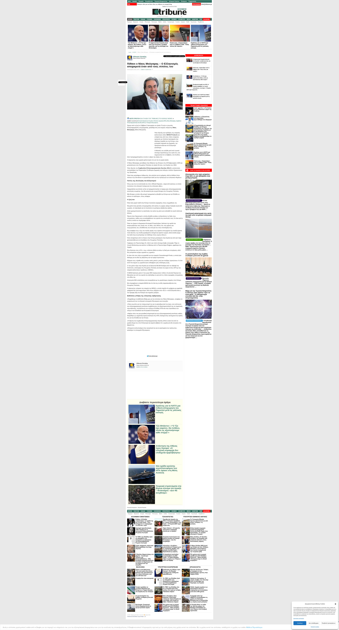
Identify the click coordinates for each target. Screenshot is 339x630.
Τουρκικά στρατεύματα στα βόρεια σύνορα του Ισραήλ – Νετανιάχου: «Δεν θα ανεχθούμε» (168, 489)
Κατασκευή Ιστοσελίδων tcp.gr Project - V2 (136, 616)
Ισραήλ (134, 1)
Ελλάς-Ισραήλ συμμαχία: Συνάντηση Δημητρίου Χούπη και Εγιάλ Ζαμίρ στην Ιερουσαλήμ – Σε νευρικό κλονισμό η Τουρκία (199, 531)
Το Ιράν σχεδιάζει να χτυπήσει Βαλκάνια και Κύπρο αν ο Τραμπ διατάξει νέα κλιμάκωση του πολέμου (144, 589)
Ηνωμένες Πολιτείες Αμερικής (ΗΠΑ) (157, 121)
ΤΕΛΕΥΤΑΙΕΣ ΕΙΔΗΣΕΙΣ (199, 105)
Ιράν (129, 1)
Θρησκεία (135, 22)
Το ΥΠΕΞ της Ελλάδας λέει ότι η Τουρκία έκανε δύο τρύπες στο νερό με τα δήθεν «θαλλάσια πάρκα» (172, 589)
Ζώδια (164, 22)
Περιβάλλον (201, 22)
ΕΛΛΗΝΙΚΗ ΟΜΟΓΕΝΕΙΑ (140, 517)
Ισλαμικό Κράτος (174, 1)
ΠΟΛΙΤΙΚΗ (136, 19)
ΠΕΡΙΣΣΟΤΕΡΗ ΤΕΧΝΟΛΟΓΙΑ (193, 320)
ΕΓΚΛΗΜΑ (149, 19)
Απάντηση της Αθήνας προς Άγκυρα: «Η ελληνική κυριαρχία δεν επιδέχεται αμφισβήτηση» (168, 449)
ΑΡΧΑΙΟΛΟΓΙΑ (195, 567)
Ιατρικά (183, 22)
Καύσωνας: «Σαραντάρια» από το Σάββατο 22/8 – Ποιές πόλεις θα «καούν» (179, 44)
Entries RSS (147, 614)
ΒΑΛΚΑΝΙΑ (140, 567)
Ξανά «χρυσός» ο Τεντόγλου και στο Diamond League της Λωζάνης (203, 109)
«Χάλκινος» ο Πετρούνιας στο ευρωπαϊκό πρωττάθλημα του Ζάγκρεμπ (203, 118)
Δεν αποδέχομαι (313, 623)
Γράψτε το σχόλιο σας (146, 69)
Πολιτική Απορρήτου (132, 507)
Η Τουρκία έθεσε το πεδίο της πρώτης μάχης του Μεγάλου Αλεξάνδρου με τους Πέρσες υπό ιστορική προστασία (198, 607)
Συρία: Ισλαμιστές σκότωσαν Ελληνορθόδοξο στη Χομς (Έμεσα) (144, 547)
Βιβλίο (160, 22)
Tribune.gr (133, 614)
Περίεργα (129, 22)
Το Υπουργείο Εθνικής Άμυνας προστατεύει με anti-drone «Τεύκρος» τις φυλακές (203, 146)
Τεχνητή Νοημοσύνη (160, 1)
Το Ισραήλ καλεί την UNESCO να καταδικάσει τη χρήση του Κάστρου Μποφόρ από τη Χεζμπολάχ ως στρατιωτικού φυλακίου (199, 599)
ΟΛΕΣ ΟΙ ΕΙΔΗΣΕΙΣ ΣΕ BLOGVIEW (200, 170)
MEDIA (189, 19)
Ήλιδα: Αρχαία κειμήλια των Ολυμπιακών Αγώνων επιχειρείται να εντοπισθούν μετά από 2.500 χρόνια (199, 589)
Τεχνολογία (193, 22)
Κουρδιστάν (149, 1)
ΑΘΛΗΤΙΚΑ (195, 19)
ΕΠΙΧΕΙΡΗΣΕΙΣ (166, 19)
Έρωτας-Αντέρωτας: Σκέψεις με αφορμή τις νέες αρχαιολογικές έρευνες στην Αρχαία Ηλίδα (199, 572)
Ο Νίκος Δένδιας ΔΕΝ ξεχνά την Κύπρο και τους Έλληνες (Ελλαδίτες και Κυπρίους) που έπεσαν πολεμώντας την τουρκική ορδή (199, 548)
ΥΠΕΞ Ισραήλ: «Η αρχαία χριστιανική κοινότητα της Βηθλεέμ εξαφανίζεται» (198, 285)
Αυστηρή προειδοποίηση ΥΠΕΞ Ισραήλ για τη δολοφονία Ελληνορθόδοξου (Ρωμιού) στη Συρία (144, 530)
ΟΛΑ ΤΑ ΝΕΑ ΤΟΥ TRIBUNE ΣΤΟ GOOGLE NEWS (151, 118)
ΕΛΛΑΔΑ (143, 19)
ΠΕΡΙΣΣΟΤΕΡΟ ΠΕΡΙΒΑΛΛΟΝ (193, 239)
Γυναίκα (178, 22)
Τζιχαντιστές (192, 1)
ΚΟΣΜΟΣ (174, 19)
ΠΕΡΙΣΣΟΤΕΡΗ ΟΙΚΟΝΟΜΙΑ (193, 200)
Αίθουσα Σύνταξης (139, 56)
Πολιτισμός (154, 22)
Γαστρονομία (171, 22)
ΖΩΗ (201, 19)
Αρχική (129, 52)
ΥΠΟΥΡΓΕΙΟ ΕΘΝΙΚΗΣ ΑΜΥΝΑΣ (195, 517)
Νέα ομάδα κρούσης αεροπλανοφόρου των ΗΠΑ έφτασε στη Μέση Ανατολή (166, 469)
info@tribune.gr (206, 4)
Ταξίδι (187, 22)
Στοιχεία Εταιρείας (142, 507)
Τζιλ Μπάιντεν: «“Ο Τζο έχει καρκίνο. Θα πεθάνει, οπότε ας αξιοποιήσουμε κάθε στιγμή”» (168, 429)
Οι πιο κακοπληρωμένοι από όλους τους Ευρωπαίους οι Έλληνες (196, 202)
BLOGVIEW (206, 19)
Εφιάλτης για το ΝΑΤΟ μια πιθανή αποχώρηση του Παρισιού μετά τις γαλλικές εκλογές (202, 154)
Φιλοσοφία (147, 22)
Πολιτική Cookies (315, 626)
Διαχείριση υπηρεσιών (298, 618)
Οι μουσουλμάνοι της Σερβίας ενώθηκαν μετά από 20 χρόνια (196, 255)
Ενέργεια (184, 1)
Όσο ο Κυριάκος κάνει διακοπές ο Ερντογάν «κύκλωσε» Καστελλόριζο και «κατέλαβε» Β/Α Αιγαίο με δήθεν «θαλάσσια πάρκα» (172, 599)
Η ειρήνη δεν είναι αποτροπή (144, 578)
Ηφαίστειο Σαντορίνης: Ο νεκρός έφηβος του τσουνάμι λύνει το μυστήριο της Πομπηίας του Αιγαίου (199, 581)
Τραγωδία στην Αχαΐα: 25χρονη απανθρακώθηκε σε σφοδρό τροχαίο (203, 136)
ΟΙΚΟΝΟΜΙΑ (157, 19)
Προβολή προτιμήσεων (328, 623)
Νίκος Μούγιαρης (171, 121)
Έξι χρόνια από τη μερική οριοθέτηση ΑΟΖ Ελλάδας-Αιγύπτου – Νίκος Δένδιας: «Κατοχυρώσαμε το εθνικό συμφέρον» (198, 557)
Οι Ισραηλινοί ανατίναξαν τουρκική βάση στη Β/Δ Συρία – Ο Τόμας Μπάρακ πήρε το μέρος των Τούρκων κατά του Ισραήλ (172, 557)
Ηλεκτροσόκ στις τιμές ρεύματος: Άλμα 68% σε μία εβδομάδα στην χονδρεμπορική (197, 176)
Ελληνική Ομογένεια (143, 121)
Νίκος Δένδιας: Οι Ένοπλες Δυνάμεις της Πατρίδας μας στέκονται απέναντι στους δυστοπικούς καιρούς (198, 539)
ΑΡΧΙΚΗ (130, 19)
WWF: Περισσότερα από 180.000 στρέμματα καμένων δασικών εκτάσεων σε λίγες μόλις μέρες (196, 248)
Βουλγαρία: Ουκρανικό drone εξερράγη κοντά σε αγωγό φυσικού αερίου (143, 606)
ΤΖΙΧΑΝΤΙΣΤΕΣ (167, 517)
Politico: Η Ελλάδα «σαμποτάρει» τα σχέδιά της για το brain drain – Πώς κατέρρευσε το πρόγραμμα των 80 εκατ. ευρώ (144, 522)
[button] (335, 604)
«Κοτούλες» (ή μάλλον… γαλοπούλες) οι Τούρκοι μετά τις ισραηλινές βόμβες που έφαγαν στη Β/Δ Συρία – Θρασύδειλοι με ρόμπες (172, 548)
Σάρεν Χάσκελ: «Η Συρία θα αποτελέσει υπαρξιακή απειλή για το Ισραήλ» (171, 529)
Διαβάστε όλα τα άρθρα (141, 367)
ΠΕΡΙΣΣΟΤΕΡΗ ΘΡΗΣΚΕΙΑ (192, 278)
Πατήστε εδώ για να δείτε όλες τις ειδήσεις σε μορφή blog (154, 4)
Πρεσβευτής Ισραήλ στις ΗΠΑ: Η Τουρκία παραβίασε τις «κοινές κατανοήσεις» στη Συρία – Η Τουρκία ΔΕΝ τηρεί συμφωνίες (172, 522)
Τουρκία (141, 1)
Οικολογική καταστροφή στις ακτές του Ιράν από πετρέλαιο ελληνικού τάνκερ (198, 215)
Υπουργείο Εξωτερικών (152, 122)
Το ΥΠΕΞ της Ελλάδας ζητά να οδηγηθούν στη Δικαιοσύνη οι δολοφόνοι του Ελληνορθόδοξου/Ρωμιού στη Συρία (144, 540)
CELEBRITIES (181, 19)
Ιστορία (141, 22)
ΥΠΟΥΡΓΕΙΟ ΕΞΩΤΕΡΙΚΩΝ (168, 567)
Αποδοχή (300, 623)
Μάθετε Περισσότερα (254, 627)
